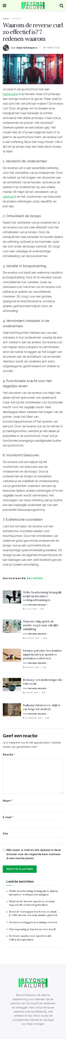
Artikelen (16, 18)
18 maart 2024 (51, 47)
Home (6, 18)
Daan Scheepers (26, 47)
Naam (8, 800)
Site (5, 833)
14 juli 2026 (30, 609)
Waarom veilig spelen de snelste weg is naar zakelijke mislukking (41, 625)
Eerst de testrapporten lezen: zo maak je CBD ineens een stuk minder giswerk (33, 913)
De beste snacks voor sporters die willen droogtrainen (30, 937)
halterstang (10, 94)
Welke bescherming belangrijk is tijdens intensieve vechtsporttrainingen (42, 596)
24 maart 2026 (32, 638)
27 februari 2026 (33, 718)
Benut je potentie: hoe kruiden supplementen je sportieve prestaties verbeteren (42, 654)
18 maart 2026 (32, 667)
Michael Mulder (37, 605)
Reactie (9, 754)
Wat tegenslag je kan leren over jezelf (32, 929)
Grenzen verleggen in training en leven (33, 922)
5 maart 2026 (31, 693)
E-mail (8, 817)
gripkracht (9, 196)
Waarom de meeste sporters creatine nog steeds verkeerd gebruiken (32, 903)
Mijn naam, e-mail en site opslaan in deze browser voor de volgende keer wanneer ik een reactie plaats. (33, 854)
